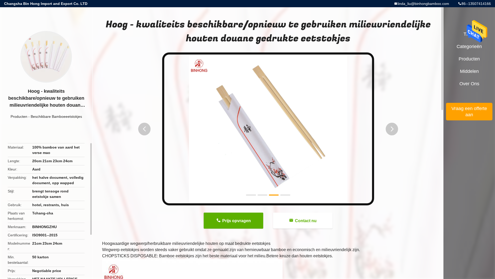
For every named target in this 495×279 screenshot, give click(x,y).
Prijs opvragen (236, 221)
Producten (19, 116)
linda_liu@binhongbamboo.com (423, 4)
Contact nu (306, 221)
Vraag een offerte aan (469, 111)
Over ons (469, 83)
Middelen (469, 71)
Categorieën (469, 46)
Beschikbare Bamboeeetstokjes (56, 116)
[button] (144, 129)
